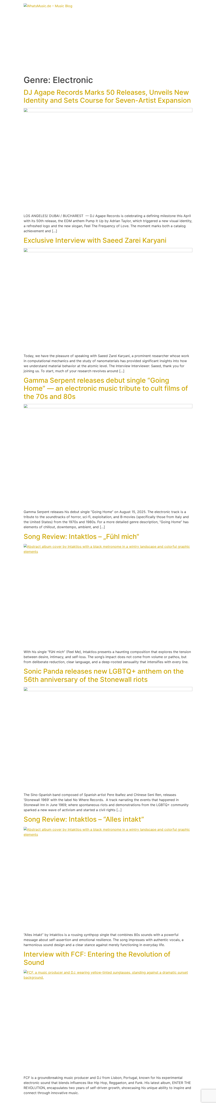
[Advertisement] (108, 43)
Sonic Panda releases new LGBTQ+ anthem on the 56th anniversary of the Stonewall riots (104, 675)
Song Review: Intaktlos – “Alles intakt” (84, 819)
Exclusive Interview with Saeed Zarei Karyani (95, 240)
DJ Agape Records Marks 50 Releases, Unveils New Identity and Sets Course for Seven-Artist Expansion (107, 96)
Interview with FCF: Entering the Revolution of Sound (97, 958)
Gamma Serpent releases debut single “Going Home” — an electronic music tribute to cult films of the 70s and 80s (106, 388)
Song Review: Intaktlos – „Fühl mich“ (81, 536)
